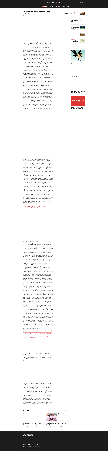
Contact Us (39, 446)
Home (39, 6)
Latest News (45, 6)
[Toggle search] (23, 2)
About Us (29, 446)
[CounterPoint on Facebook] (79, 2)
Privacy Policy (34, 446)
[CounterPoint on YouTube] (84, 2)
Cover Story (51, 6)
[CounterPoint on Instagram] (80, 2)
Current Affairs (57, 6)
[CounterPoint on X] (82, 2)
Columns (62, 6)
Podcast (68, 6)
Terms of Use (25, 446)
